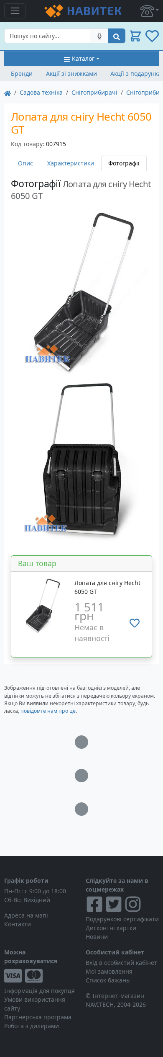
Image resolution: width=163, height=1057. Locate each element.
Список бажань (108, 980)
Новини (97, 937)
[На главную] (7, 92)
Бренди (22, 73)
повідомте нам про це (48, 710)
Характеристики (70, 163)
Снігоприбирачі (94, 92)
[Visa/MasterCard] (40, 976)
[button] (149, 11)
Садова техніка (41, 92)
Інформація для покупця (39, 991)
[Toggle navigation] (15, 10)
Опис (25, 163)
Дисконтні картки (111, 928)
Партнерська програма (37, 1017)
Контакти (17, 924)
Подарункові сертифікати (122, 919)
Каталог (83, 58)
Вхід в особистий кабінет (121, 963)
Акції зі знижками (71, 73)
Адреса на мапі (26, 915)
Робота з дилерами (31, 1026)
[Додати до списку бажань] (134, 623)
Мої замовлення (109, 971)
